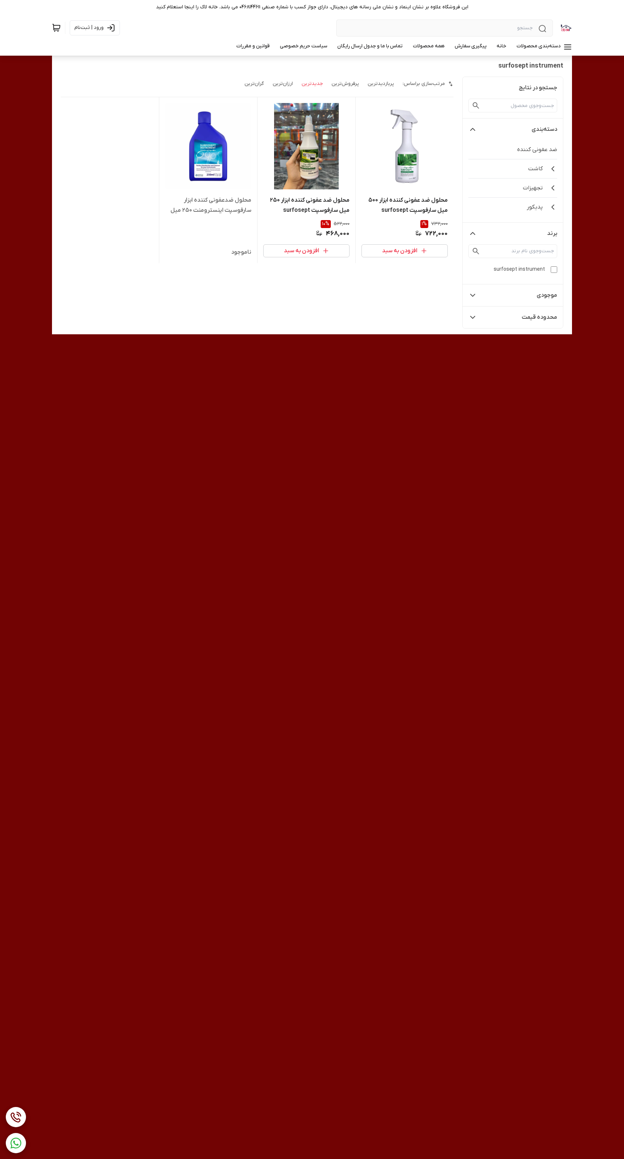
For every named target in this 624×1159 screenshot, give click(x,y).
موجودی (547, 295)
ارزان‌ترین (283, 83)
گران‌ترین (254, 83)
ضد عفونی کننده (537, 149)
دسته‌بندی (544, 129)
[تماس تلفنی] (16, 1117)
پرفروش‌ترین (345, 83)
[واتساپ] (16, 1143)
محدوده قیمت (539, 317)
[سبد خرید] (56, 27)
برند (552, 233)
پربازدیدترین (381, 83)
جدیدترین (312, 83)
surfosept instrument (519, 269)
